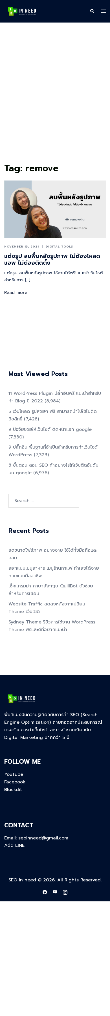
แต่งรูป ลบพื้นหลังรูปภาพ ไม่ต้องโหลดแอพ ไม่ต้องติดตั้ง (52, 259)
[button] (92, 11)
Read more (15, 292)
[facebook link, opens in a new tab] (45, 891)
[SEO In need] (21, 11)
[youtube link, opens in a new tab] (55, 891)
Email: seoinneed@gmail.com (36, 838)
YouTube (13, 774)
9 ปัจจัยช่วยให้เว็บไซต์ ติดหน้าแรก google (50, 429)
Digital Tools (59, 246)
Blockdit (13, 789)
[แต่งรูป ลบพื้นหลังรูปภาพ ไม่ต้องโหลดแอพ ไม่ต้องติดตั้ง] (55, 209)
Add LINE (14, 845)
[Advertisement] (55, 103)
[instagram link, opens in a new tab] (65, 891)
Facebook (14, 782)
